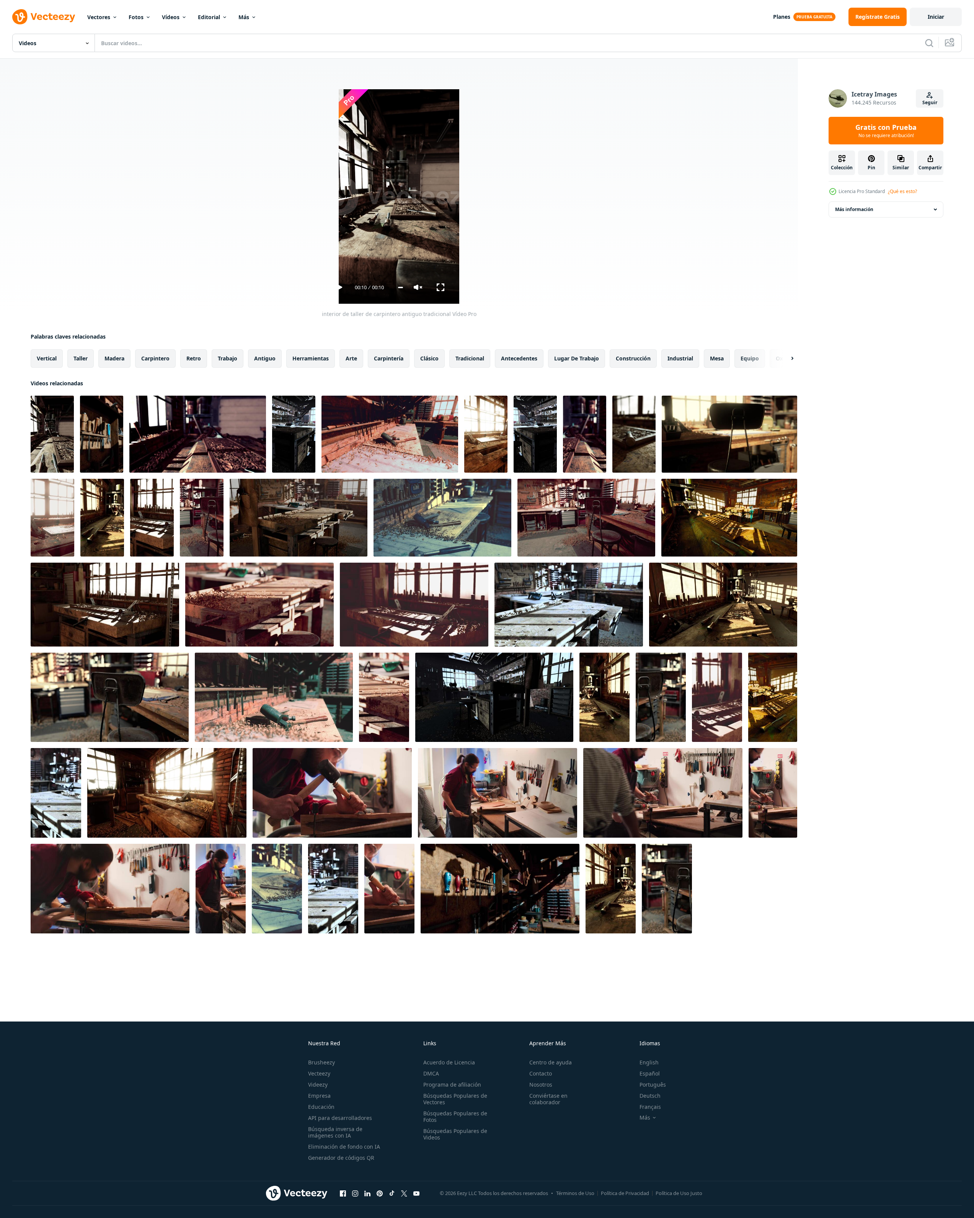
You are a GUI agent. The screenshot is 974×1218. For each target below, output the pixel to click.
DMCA (431, 1073)
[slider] (400, 287)
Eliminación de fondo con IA (344, 1146)
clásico (429, 358)
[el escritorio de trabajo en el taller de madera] (494, 697)
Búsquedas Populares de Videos (455, 1134)
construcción (633, 358)
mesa (717, 358)
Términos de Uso (575, 1193)
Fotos (136, 17)
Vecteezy (319, 1073)
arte (351, 358)
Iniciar (936, 16)
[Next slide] (785, 358)
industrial (680, 358)
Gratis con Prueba (886, 131)
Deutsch (650, 1095)
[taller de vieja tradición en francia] (384, 697)
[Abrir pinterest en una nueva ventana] (380, 1193)
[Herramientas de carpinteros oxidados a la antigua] (333, 888)
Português (653, 1084)
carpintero (155, 358)
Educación (321, 1106)
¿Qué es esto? (902, 191)
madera (114, 358)
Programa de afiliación (452, 1084)
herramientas (310, 358)
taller (80, 358)
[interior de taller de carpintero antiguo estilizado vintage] (485, 434)
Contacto (540, 1073)
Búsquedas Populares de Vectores (455, 1099)
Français (650, 1106)
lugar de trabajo (576, 358)
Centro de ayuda (550, 1062)
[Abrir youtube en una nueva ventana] (416, 1193)
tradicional (469, 358)
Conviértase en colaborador (548, 1099)
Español (650, 1073)
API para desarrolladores (340, 1117)
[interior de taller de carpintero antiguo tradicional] (52, 434)
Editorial (209, 17)
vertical (47, 358)
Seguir (929, 102)
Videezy (318, 1084)
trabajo (227, 358)
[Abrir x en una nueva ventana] (404, 1193)
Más (243, 17)
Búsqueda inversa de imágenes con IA (335, 1132)
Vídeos (170, 17)
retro (193, 358)
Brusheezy (321, 1062)
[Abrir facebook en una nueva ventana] (343, 1193)
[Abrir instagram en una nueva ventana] (355, 1193)
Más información (854, 209)
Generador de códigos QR (341, 1157)
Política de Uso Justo (679, 1193)
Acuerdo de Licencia (449, 1062)
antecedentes (519, 358)
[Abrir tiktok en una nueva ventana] (392, 1193)
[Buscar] (929, 42)
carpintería (388, 358)
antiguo (265, 358)
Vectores (98, 17)
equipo (750, 358)
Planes (781, 16)
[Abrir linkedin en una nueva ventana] (367, 1193)
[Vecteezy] (43, 17)
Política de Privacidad (625, 1193)
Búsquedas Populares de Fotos (455, 1116)
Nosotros (540, 1084)
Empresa (319, 1095)
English (649, 1062)
